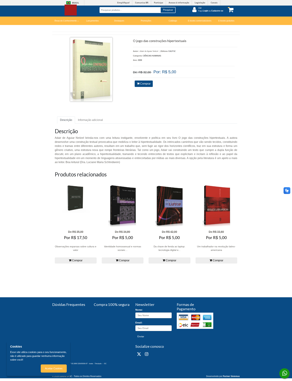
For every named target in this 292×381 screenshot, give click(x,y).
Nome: (139, 309)
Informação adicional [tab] (90, 120)
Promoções (146, 21)
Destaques (119, 21)
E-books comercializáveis (199, 21)
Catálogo (173, 21)
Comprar (145, 83)
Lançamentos (92, 21)
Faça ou (210, 11)
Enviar (140, 336)
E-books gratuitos (226, 21)
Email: (138, 322)
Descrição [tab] (66, 120)
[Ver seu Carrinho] (230, 9)
